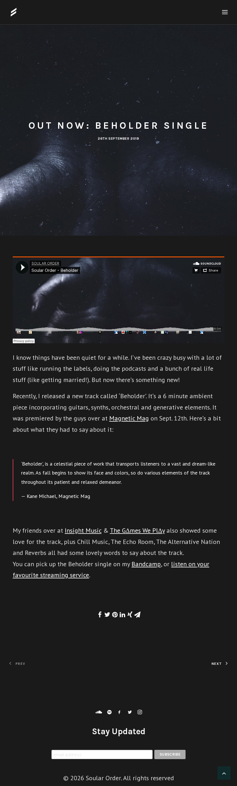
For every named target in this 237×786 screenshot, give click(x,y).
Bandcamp (146, 564)
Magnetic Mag (129, 418)
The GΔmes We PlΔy (137, 530)
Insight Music (83, 530)
